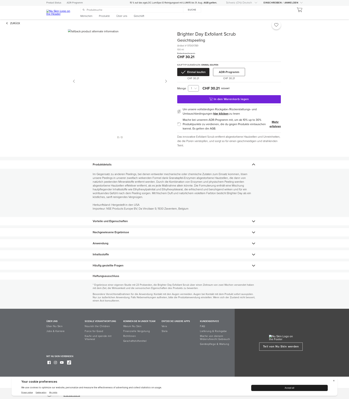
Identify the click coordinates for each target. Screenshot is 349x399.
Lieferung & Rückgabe (213, 331)
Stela (165, 331)
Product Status (53, 2)
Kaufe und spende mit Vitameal (98, 338)
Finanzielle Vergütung (136, 331)
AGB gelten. (210, 2)
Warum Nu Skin (132, 326)
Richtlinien (129, 336)
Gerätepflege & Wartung (214, 344)
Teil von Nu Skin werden (281, 346)
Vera (164, 326)
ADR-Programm (75, 2)
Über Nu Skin (54, 326)
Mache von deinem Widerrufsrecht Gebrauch (215, 338)
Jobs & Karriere (55, 331)
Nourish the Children (97, 326)
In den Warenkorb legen (231, 99)
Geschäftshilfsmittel (135, 341)
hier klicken (220, 114)
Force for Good (94, 331)
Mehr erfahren (275, 124)
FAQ (202, 326)
